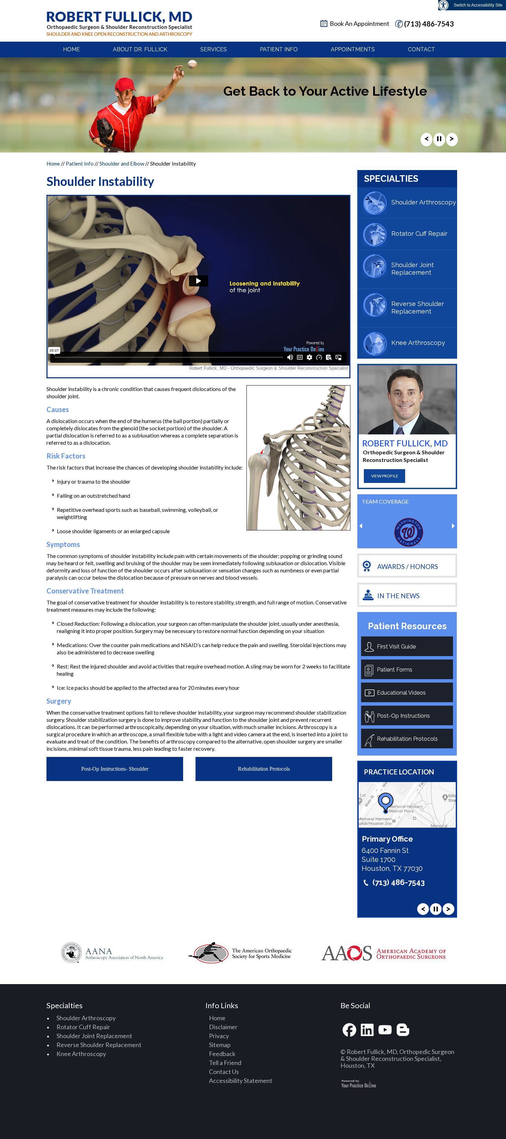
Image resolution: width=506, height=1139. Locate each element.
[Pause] (439, 140)
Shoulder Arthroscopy (423, 202)
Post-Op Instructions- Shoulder (114, 769)
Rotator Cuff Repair (419, 233)
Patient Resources (407, 626)
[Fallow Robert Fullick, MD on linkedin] (367, 1030)
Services (213, 49)
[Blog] (403, 1030)
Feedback (222, 1053)
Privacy (219, 1036)
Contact (421, 49)
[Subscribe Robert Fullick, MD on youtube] (385, 1030)
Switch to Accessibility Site (478, 5)
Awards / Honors (407, 566)
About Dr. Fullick (140, 49)
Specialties (391, 178)
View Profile (384, 475)
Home (71, 49)
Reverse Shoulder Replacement (417, 307)
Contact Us (224, 1071)
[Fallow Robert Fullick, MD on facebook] (349, 1030)
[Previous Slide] (426, 140)
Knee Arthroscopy (418, 342)
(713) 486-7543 (429, 24)
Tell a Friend (225, 1062)
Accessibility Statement (240, 1080)
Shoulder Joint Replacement (412, 268)
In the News (398, 596)
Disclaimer (223, 1027)
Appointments (353, 49)
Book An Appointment (359, 23)
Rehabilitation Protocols (264, 769)
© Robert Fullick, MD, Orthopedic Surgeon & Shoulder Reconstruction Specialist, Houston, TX (397, 1058)
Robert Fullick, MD (405, 443)
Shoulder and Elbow (121, 163)
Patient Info (279, 49)
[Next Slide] (452, 140)
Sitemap (220, 1044)
